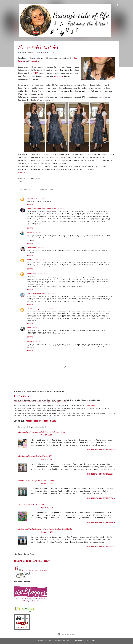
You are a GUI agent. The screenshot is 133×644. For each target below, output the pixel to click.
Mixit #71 (22, 172)
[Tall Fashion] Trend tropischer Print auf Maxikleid (36, 480)
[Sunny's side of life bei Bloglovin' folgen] (16, 570)
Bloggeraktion (24, 190)
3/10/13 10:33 (48, 309)
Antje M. (30, 259)
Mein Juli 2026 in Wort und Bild (31, 504)
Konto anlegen (91, 405)
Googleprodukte (60, 402)
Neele (29, 327)
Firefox (18, 396)
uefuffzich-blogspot (34, 309)
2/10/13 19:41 (61, 208)
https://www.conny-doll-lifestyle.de (41, 208)
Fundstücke (43, 190)
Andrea (29, 232)
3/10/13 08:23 (50, 293)
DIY (34, 190)
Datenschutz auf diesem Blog (41, 421)
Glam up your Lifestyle (36, 293)
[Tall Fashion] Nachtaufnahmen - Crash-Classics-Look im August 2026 (45, 529)
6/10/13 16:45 (37, 341)
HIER (36, 73)
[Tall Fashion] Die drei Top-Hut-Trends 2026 (35, 456)
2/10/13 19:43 (37, 232)
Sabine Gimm (31, 247)
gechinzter (59, 76)
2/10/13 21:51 (43, 273)
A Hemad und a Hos (34, 225)
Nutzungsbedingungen (43, 402)
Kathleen (30, 198)
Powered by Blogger (68, 634)
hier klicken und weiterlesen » (101, 450)
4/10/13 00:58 (36, 327)
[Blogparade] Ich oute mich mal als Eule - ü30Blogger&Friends (41, 432)
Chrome (26, 396)
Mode (52, 190)
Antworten (30, 204)
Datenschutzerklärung (22, 402)
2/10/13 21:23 (39, 259)
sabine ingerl (32, 273)
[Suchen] (117, 5)
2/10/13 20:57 (41, 247)
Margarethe (34, 61)
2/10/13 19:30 (39, 198)
